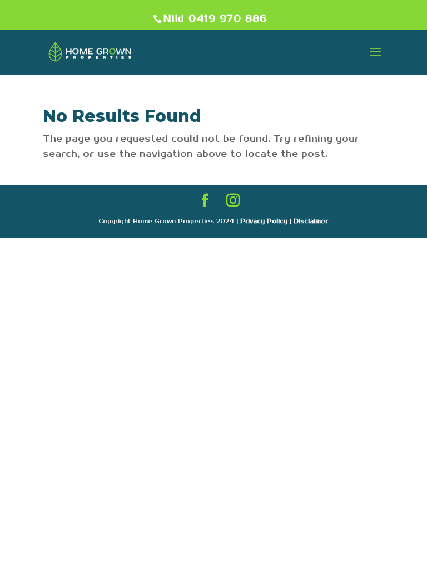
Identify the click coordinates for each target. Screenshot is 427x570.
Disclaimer (311, 221)
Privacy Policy (263, 221)
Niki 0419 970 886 (215, 18)
